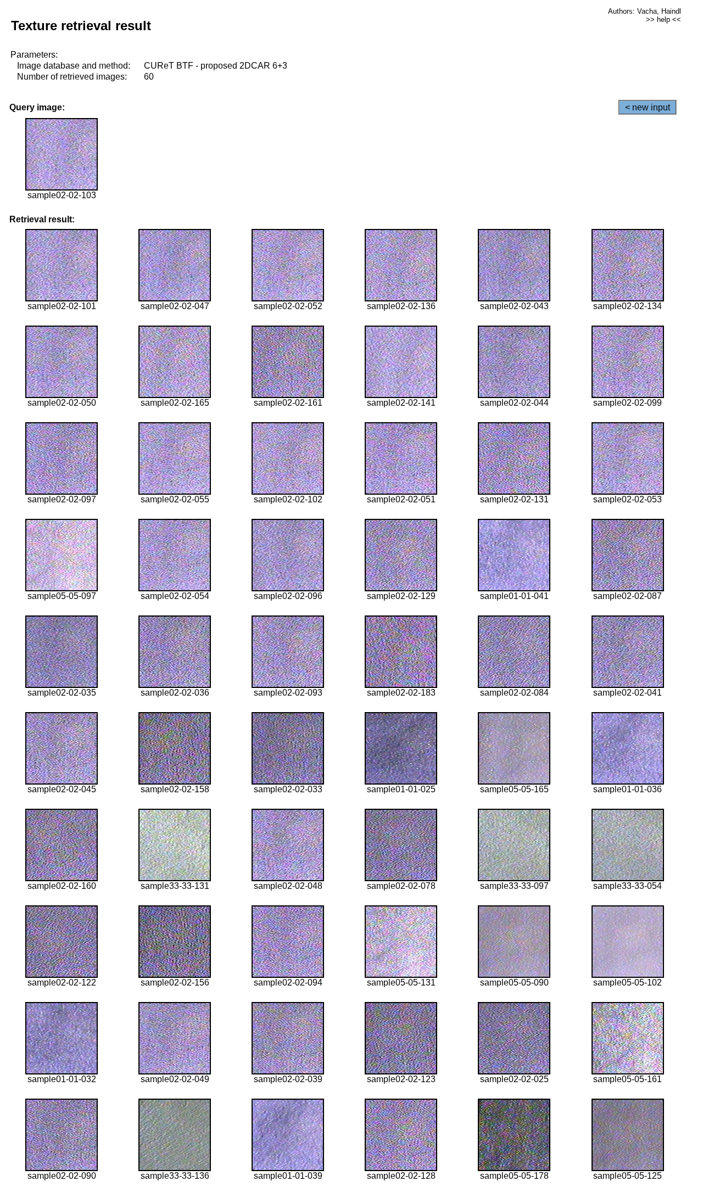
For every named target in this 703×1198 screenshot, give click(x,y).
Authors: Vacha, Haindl (644, 11)
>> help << (663, 19)
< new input (647, 107)
